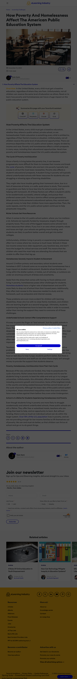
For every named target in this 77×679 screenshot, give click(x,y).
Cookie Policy (56, 328)
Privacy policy (47, 328)
